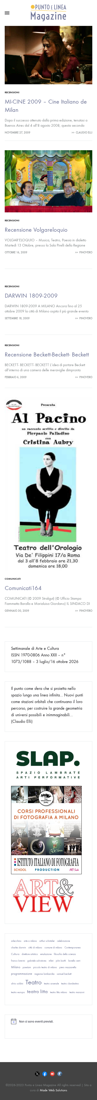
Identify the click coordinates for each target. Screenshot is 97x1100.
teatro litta (37, 991)
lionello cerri (74, 960)
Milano (15, 967)
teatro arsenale (51, 983)
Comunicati (13, 578)
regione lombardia (44, 973)
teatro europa (18, 992)
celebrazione (63, 940)
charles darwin (18, 947)
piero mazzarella (67, 967)
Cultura (15, 954)
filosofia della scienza (65, 954)
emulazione (46, 954)
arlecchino (16, 940)
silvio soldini (17, 983)
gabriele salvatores (36, 960)
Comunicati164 (23, 588)
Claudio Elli (84, 132)
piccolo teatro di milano (45, 967)
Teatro (33, 982)
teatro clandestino (70, 983)
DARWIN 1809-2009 (31, 295)
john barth (61, 960)
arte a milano (30, 940)
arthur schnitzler (47, 940)
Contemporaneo (73, 947)
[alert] (48, 1021)
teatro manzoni (76, 992)
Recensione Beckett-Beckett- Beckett (47, 354)
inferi (51, 960)
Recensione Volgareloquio (36, 229)
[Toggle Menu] (7, 13)
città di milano (35, 947)
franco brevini (18, 960)
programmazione (21, 973)
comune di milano (53, 947)
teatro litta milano (58, 992)
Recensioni (12, 92)
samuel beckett (64, 973)
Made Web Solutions (53, 1090)
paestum (27, 967)
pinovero (85, 252)
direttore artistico (30, 954)
